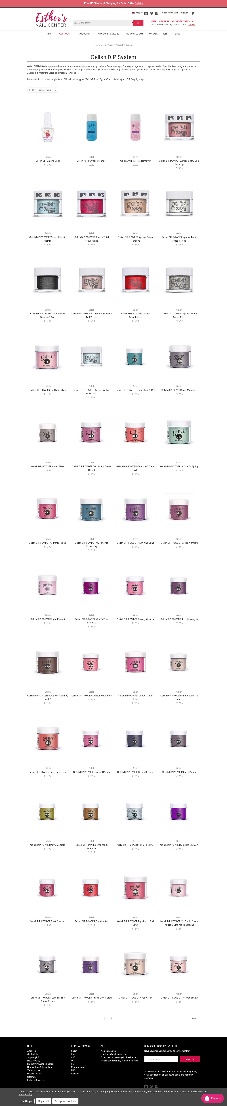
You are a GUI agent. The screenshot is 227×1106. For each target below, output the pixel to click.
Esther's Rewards (35, 1080)
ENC (73, 1070)
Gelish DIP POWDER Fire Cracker (92, 921)
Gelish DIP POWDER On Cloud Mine (47, 390)
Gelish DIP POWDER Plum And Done (135, 542)
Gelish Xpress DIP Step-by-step (129, 79)
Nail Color (84, 33)
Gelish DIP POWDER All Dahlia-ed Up (47, 542)
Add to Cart (48, 132)
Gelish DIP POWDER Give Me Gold (47, 845)
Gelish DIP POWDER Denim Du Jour (135, 772)
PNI (72, 1064)
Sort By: (32, 90)
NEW (49, 33)
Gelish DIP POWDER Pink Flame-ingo (48, 772)
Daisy (73, 1054)
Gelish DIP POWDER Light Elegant (47, 619)
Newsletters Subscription (39, 1067)
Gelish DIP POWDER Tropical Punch (91, 772)
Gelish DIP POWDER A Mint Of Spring (179, 466)
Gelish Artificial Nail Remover (135, 160)
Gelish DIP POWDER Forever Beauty (179, 997)
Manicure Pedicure (109, 33)
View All (75, 1073)
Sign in (184, 12)
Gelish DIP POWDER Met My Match (179, 390)
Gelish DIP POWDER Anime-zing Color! (91, 997)
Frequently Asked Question (40, 1064)
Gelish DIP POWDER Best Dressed (47, 921)
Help (165, 33)
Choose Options (91, 132)
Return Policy (33, 1060)
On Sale (153, 33)
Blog (177, 33)
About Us (31, 1051)
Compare (46, 127)
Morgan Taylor (78, 1067)
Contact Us (32, 1054)
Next (194, 1018)
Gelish (74, 1051)
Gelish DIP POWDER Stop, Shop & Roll (135, 390)
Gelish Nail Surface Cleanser (91, 160)
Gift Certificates (170, 12)
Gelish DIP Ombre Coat (48, 160)
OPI (73, 1060)
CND (73, 1057)
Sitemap (31, 1077)
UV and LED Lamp (135, 33)
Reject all (43, 1101)
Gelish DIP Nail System (96, 79)
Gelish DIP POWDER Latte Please (179, 772)
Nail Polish (65, 33)
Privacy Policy (34, 1073)
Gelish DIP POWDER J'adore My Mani (179, 845)
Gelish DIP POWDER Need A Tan (135, 997)
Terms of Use (33, 1070)
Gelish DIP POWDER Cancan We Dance (91, 695)
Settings (27, 1101)
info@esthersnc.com (117, 1054)
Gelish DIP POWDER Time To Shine (135, 845)
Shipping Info (33, 1057)
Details (139, 3)
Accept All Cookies (65, 1101)
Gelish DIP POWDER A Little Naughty (179, 619)
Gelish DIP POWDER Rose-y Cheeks (135, 619)
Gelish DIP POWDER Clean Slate (47, 466)
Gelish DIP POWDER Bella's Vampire (179, 542)
